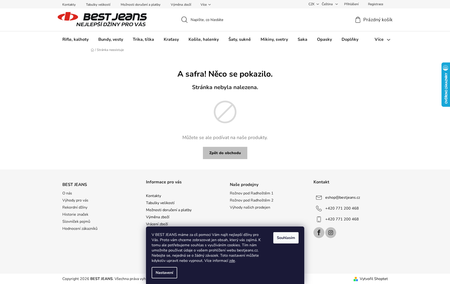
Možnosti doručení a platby (140, 4)
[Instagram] (330, 232)
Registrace (375, 4)
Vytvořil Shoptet (374, 278)
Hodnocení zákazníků (80, 228)
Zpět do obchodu (225, 153)
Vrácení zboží (157, 224)
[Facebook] (318, 232)
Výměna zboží (181, 4)
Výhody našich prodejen (250, 207)
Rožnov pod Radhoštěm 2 (252, 200)
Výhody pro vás (75, 200)
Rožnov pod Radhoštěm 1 (252, 193)
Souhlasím (286, 237)
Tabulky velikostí (98, 4)
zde (232, 260)
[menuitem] (75, 39)
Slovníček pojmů (76, 221)
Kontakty (69, 4)
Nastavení (164, 272)
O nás (67, 193)
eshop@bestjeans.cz (342, 197)
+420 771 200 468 (342, 208)
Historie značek (75, 214)
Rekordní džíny (74, 207)
